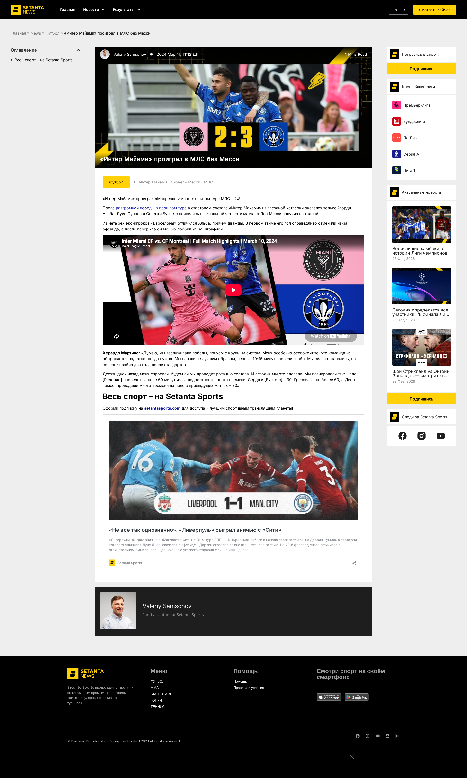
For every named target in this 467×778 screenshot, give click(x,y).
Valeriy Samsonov (129, 54)
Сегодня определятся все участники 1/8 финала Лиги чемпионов (421, 314)
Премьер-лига (417, 105)
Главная (18, 33)
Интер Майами (153, 182)
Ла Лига (411, 137)
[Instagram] (368, 736)
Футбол (52, 33)
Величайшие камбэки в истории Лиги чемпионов (419, 251)
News (36, 33)
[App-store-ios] (388, 736)
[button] (398, 10)
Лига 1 (409, 170)
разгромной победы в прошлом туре (151, 207)
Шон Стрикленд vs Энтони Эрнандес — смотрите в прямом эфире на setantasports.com (420, 378)
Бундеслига (414, 121)
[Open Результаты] (139, 9)
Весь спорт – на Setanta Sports (43, 59)
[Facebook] (358, 736)
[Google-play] (397, 736)
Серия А (411, 154)
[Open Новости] (103, 9)
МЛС (208, 182)
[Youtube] (378, 736)
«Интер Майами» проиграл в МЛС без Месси (170, 159)
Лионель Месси (185, 182)
